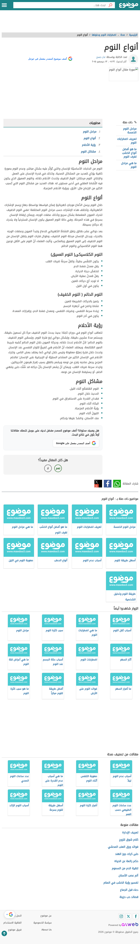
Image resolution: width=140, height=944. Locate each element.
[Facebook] (135, 916)
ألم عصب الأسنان (128, 875)
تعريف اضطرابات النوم (127, 140)
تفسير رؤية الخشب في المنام (120, 882)
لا (48, 468)
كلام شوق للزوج (128, 839)
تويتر (98, 483)
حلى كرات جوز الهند (126, 854)
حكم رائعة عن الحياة (126, 861)
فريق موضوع (15, 929)
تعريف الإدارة (130, 832)
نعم (58, 468)
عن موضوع (46, 915)
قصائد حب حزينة (129, 897)
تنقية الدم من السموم (125, 868)
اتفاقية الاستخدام (12, 922)
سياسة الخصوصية (42, 922)
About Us (46, 929)
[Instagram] (121, 916)
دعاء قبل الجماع (129, 889)
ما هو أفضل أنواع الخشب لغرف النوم (129, 152)
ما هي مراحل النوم (129, 165)
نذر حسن (100, 57)
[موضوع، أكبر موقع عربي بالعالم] (128, 5)
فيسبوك (107, 483)
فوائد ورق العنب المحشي (123, 846)
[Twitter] (128, 916)
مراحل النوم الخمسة (130, 130)
